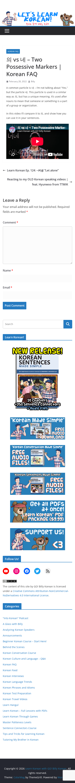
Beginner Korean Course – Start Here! (25, 641)
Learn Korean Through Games (20, 716)
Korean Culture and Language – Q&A (24, 658)
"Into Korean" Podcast (15, 618)
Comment (10, 222)
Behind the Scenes (14, 647)
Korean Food (10, 670)
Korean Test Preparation (17, 693)
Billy (33, 81)
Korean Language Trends (17, 681)
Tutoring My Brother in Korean (21, 739)
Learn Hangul (10, 705)
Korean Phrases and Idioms (19, 687)
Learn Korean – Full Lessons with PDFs (25, 710)
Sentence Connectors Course (19, 728)
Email (7, 287)
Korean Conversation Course (19, 653)
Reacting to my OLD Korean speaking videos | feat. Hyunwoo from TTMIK (37, 181)
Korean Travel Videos (15, 699)
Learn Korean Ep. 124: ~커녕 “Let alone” (33, 170)
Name (8, 270)
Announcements (12, 635)
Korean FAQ (13, 51)
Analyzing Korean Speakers (19, 629)
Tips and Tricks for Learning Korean (23, 733)
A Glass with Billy (13, 624)
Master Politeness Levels (17, 722)
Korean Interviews (13, 676)
